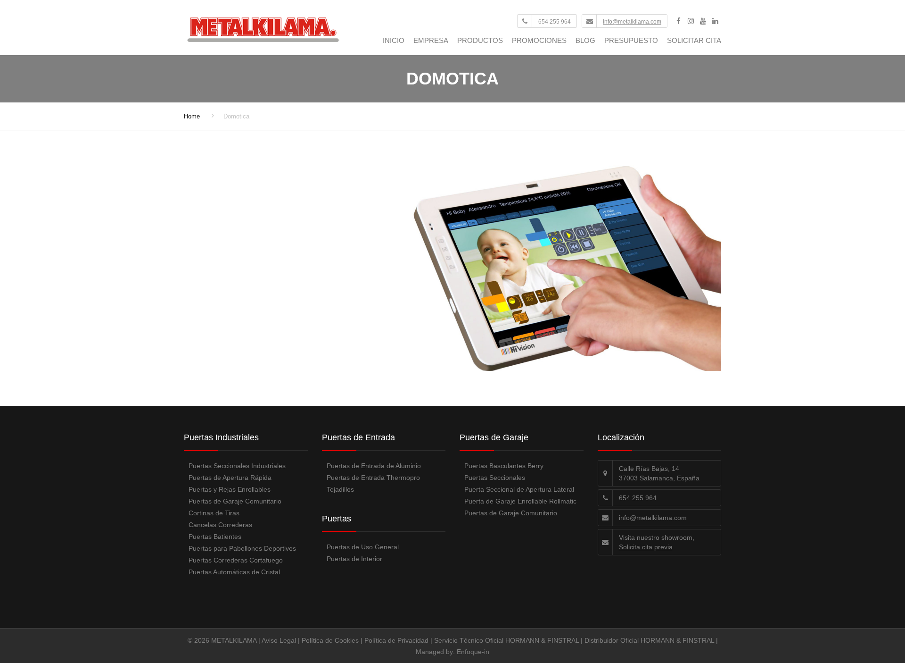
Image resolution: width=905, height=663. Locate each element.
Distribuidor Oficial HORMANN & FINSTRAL (649, 640)
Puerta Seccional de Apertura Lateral (519, 489)
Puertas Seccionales (494, 477)
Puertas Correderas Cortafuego (236, 560)
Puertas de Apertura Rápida (230, 477)
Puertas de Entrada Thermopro (373, 477)
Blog (585, 40)
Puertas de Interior (354, 558)
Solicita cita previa (646, 547)
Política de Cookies (330, 640)
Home (192, 116)
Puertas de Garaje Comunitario (235, 501)
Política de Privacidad (396, 640)
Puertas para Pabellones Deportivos (242, 548)
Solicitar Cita (694, 40)
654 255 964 (554, 21)
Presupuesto (631, 40)
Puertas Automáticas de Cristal (234, 572)
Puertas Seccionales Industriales (237, 466)
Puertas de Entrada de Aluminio (374, 466)
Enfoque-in (473, 651)
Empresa (430, 40)
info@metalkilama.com (632, 21)
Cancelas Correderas (220, 525)
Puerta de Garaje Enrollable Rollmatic (520, 501)
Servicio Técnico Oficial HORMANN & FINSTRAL (506, 640)
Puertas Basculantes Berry (503, 466)
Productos (480, 40)
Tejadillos (340, 489)
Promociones (539, 40)
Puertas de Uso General (363, 547)
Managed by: (436, 651)
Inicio (393, 40)
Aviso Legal (279, 640)
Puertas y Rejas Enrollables (230, 489)
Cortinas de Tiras (214, 513)
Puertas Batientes (215, 536)
